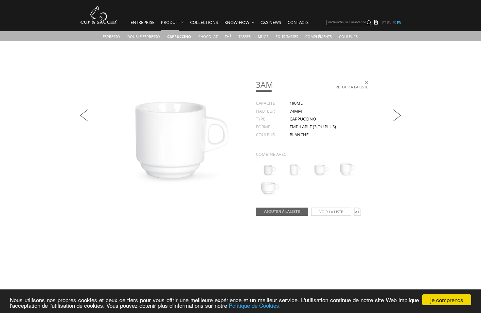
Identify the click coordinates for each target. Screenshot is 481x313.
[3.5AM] (345, 174)
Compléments (318, 36)
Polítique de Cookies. (255, 305)
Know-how (236, 22)
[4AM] (268, 174)
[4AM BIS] (294, 174)
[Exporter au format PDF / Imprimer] (357, 212)
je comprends (446, 300)
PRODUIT (170, 22)
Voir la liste (331, 211)
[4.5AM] (320, 174)
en (389, 22)
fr (399, 22)
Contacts (298, 22)
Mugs (263, 36)
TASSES (245, 36)
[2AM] (268, 193)
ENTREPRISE (142, 22)
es (394, 22)
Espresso (111, 36)
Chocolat (208, 36)
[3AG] (84, 120)
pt (384, 22)
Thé (228, 36)
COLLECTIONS (204, 22)
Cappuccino (179, 36)
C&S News (270, 22)
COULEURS (348, 36)
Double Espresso (143, 36)
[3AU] (397, 120)
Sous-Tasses (287, 36)
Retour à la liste (352, 86)
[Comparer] (378, 23)
